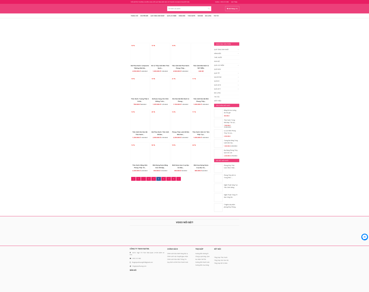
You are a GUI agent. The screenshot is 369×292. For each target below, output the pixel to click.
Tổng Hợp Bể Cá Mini (220, 263)
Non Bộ (200, 16)
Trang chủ (176, 31)
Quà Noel (217, 69)
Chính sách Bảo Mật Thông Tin (177, 259)
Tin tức (216, 16)
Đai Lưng (208, 16)
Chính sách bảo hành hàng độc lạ (177, 253)
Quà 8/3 (216, 81)
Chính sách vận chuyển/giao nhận (177, 256)
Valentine (217, 77)
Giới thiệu (234, 2)
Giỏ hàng (232, 9)
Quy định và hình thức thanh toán (177, 262)
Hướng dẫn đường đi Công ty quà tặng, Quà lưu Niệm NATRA (202, 256)
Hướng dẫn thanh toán (202, 262)
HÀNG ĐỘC (182, 16)
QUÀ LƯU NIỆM (171, 16)
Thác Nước (191, 16)
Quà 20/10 (217, 85)
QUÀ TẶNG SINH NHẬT (157, 16)
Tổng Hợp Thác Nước (221, 257)
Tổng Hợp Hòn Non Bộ (221, 260)
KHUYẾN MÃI (144, 16)
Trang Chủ (134, 16)
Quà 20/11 (217, 89)
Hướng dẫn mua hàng (202, 265)
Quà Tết (217, 73)
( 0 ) (236, 9)
